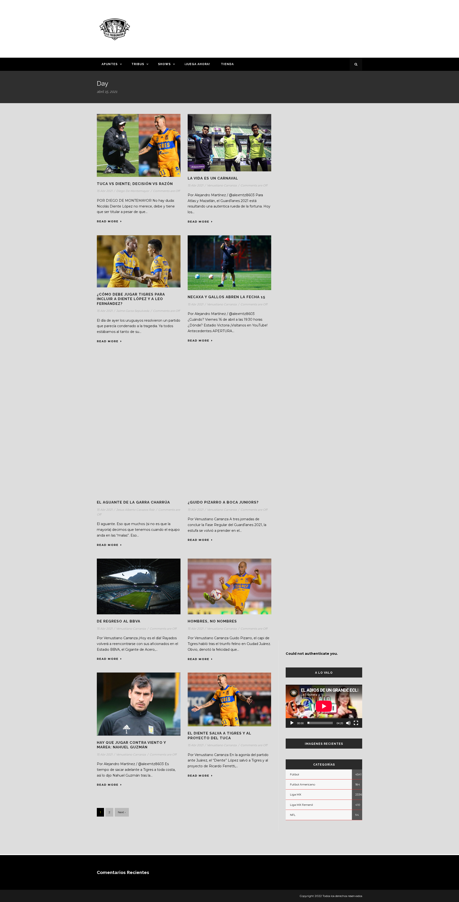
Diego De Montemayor (132, 191)
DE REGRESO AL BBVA (118, 621)
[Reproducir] (292, 723)
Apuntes (110, 64)
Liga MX (295, 794)
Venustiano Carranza (222, 185)
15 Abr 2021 (104, 191)
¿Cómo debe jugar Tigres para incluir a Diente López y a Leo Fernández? (131, 299)
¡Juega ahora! (197, 64)
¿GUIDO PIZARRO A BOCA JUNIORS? (223, 502)
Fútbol (294, 774)
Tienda (227, 64)
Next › (122, 812)
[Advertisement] (276, 28)
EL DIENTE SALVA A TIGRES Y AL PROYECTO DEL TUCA (219, 735)
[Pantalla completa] (356, 723)
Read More (108, 221)
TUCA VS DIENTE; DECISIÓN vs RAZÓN (135, 184)
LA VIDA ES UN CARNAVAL (213, 178)
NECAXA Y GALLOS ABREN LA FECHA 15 (226, 297)
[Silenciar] (348, 723)
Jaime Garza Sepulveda (132, 311)
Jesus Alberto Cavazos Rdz (135, 509)
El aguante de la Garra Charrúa (133, 502)
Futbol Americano (302, 784)
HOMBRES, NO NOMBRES (212, 621)
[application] (324, 706)
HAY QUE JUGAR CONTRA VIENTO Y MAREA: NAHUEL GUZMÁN (131, 745)
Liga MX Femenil (301, 805)
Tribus (137, 64)
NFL (292, 815)
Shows (164, 64)
